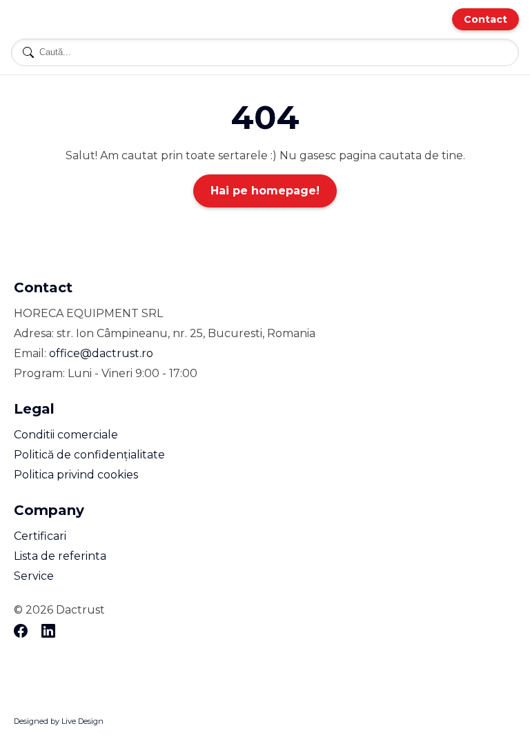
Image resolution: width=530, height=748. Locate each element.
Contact (485, 19)
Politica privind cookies (76, 474)
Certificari (40, 536)
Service (34, 576)
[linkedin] (48, 632)
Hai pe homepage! (265, 190)
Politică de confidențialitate (89, 454)
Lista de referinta (60, 556)
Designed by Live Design (59, 721)
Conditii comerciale (66, 434)
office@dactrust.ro (101, 353)
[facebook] (21, 632)
